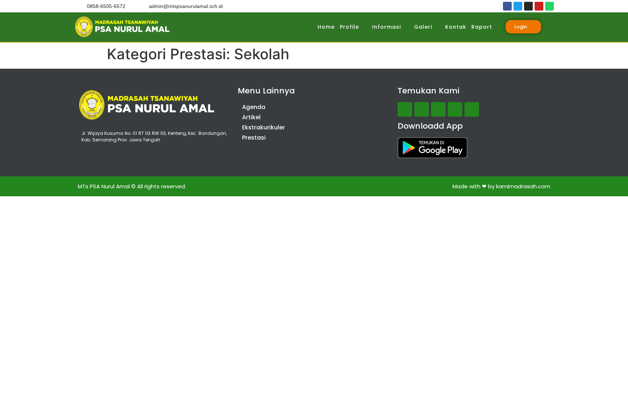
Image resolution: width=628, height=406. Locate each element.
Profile (349, 27)
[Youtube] (539, 6)
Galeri (423, 27)
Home (326, 27)
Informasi (386, 27)
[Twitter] (518, 6)
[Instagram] (528, 6)
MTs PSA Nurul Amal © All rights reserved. (132, 186)
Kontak (455, 27)
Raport (481, 27)
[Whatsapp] (549, 6)
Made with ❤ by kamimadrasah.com (501, 186)
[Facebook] (507, 6)
